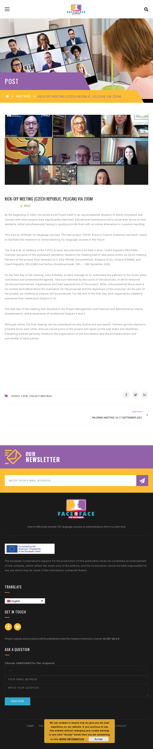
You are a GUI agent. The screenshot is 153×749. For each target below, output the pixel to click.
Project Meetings (40, 396)
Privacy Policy (116, 726)
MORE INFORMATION (71, 739)
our (30, 453)
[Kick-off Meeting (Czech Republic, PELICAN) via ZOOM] (76, 150)
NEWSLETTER (43, 459)
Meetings (23, 96)
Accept (98, 739)
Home (30, 726)
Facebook (8, 626)
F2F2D (24, 396)
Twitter (17, 626)
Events (15, 396)
